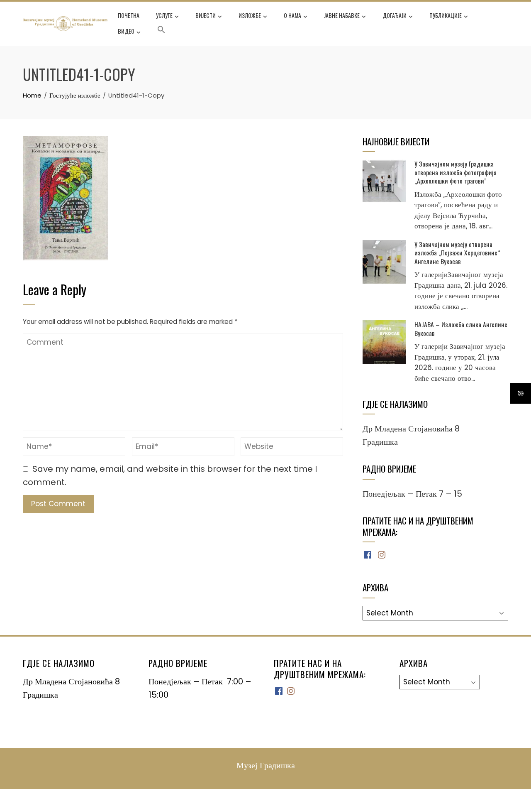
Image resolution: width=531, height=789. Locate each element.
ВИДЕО (126, 31)
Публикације (445, 15)
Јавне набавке (342, 15)
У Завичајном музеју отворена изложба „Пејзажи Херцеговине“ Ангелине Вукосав (457, 252)
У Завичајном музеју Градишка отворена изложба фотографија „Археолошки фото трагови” (455, 172)
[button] (161, 31)
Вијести (205, 15)
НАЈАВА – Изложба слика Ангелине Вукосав (460, 328)
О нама (292, 15)
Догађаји (394, 15)
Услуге (164, 15)
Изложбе (250, 15)
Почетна (128, 15)
